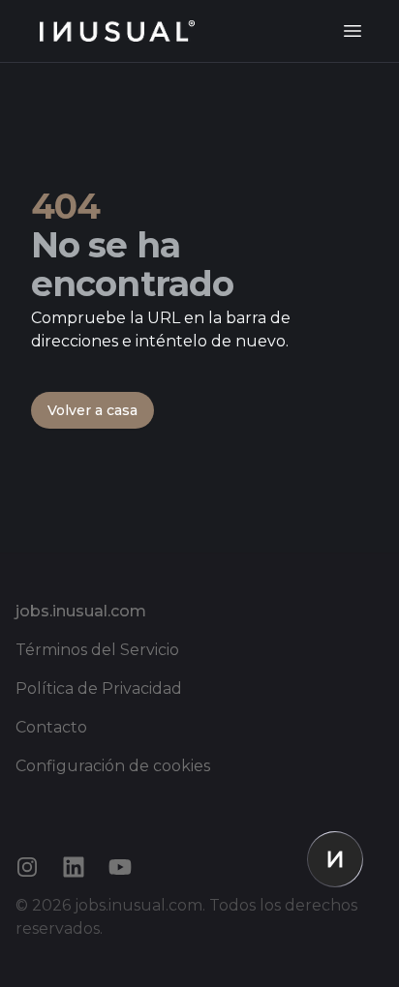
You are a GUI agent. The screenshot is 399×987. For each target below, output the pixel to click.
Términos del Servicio (97, 650)
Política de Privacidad (98, 688)
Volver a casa (92, 410)
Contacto (51, 727)
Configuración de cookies (112, 766)
